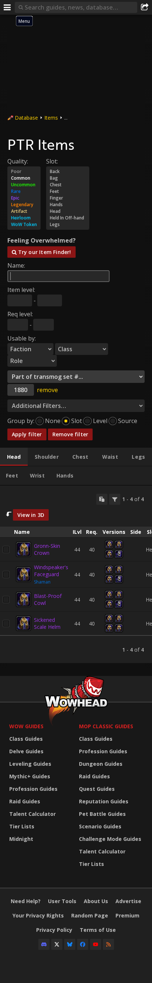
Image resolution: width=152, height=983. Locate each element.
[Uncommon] (24, 185)
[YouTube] (95, 944)
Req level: (20, 314)
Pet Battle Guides (102, 813)
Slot (76, 421)
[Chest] (67, 185)
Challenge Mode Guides (110, 838)
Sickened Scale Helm (47, 623)
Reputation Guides (103, 801)
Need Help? (26, 901)
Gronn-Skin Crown (47, 549)
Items (51, 117)
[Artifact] (24, 211)
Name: (16, 265)
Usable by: (21, 338)
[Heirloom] (24, 218)
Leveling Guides (30, 763)
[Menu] (7, 7)
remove (47, 390)
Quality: (17, 161)
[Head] (67, 211)
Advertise (128, 901)
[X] (56, 944)
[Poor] (24, 171)
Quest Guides (97, 788)
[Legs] (67, 224)
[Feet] (67, 191)
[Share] (144, 7)
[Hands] (67, 204)
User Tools (62, 901)
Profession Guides (33, 788)
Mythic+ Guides (29, 776)
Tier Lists (21, 826)
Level (100, 421)
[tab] (14, 457)
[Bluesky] (69, 944)
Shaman (42, 582)
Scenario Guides (100, 826)
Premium (127, 915)
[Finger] (67, 198)
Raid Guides (24, 801)
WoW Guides (26, 726)
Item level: (21, 290)
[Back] (67, 171)
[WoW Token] (24, 224)
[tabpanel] (76, 574)
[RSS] (108, 944)
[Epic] (24, 198)
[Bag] (67, 178)
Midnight (21, 838)
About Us (96, 901)
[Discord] (43, 944)
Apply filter (27, 434)
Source (127, 421)
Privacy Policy (54, 929)
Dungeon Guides (100, 763)
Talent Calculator (32, 813)
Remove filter (70, 434)
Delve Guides (26, 751)
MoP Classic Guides (106, 726)
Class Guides (26, 738)
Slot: (52, 161)
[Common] (24, 178)
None (53, 421)
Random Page (89, 915)
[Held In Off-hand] (67, 218)
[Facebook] (82, 944)
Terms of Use (98, 929)
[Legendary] (24, 204)
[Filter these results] (114, 499)
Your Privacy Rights (38, 915)
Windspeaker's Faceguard (51, 571)
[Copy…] (101, 499)
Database (26, 117)
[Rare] (24, 191)
